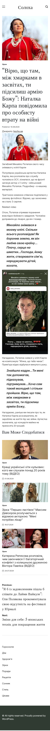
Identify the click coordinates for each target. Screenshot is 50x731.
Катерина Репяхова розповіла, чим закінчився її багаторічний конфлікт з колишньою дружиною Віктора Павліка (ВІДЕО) (24, 560)
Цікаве (5, 695)
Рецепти (6, 677)
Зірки (4, 64)
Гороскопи (8, 646)
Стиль (5, 689)
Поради (6, 671)
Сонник (6, 683)
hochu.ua (18, 131)
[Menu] (3, 6)
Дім (4, 653)
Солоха (25, 7)
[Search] (46, 6)
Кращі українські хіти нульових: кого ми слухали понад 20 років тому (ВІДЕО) (23, 470)
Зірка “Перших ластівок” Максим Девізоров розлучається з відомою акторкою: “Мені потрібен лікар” (24, 514)
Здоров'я (7, 659)
